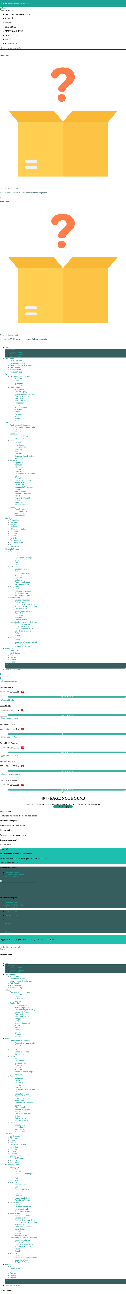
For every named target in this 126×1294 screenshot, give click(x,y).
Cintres (17, 589)
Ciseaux (18, 471)
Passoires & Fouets (22, 584)
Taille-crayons (20, 502)
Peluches (18, 449)
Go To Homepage (63, 807)
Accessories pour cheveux (20, 376)
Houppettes (19, 403)
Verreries (13, 637)
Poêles (17, 633)
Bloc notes (19, 467)
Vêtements (9, 648)
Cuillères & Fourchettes (24, 629)
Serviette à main (21, 620)
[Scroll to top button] (122, 1282)
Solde (8, 664)
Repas (12, 507)
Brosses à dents (21, 609)
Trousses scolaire (21, 505)
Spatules (18, 635)
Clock (17, 476)
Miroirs (17, 416)
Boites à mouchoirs (22, 600)
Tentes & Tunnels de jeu (24, 456)
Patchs (17, 412)
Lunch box (14, 533)
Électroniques (15, 520)
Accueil (8, 347)
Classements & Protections (25, 474)
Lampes (18, 489)
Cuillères (18, 578)
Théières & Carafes (22, 646)
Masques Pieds (15, 370)
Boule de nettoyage (22, 573)
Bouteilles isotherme (23, 624)
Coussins (13, 527)
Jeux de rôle (19, 445)
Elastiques (19, 383)
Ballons (18, 429)
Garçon (13, 657)
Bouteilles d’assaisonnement (26, 642)
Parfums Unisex (16, 356)
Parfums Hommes (17, 354)
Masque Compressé (22, 407)
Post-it (17, 496)
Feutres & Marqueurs (23, 482)
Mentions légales (11, 877)
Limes (17, 405)
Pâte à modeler (20, 491)
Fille (11, 655)
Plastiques (14, 567)
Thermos (13, 544)
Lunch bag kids (21, 511)
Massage (18, 409)
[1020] (3, 8)
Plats (16, 562)
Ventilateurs (14, 547)
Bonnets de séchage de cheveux (27, 604)
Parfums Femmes (16, 352)
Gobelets (18, 580)
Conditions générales (13, 872)
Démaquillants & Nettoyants (21, 365)
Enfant (7, 423)
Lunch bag (14, 531)
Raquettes (18, 454)
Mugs (17, 560)
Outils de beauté (16, 387)
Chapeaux (14, 522)
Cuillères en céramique (23, 558)
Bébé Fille (14, 651)
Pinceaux (18, 414)
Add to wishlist (124, 682)
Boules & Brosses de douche (26, 606)
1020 (56, 939)
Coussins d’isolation (22, 626)
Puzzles (18, 451)
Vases (17, 564)
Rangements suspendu (23, 595)
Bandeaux (19, 378)
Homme (13, 662)
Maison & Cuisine (12, 549)
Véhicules (19, 458)
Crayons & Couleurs (23, 480)
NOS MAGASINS (12, 670)
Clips (17, 381)
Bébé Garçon (15, 653)
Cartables (13, 434)
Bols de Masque (21, 389)
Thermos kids (20, 516)
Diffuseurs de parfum (18, 529)
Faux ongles (19, 398)
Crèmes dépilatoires (17, 363)
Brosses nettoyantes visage (25, 394)
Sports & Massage (17, 542)
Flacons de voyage (22, 401)
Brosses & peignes (22, 392)
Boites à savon (20, 602)
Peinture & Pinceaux (23, 494)
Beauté (7, 374)
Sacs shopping (15, 540)
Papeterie (13, 460)
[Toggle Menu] (3, 959)
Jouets (12, 440)
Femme (13, 660)
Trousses (18, 420)
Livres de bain (20, 447)
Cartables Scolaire (22, 436)
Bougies (18, 432)
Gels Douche (15, 367)
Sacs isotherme (20, 438)
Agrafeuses (19, 463)
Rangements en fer (22, 593)
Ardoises (18, 465)
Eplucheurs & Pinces (23, 631)
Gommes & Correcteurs (24, 487)
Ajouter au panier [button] (67, 697)
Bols (16, 553)
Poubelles (18, 618)
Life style (8, 518)
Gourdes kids (20, 509)
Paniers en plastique (22, 582)
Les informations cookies (14, 875)
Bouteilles (19, 575)
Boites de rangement (23, 591)
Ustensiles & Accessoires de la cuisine (24, 622)
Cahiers (18, 469)
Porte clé (13, 538)
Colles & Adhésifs (22, 478)
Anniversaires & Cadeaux (20, 425)
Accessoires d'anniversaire (25, 427)
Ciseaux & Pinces (22, 396)
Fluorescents (19, 485)
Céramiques (14, 551)
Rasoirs (18, 418)
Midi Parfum (10, 350)
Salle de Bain (15, 598)
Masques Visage (16, 372)
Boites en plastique (22, 569)
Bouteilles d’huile (21, 644)
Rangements (14, 587)
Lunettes (13, 536)
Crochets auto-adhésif (23, 611)
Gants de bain (20, 613)
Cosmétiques (10, 359)
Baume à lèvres (16, 361)
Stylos (17, 500)
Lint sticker (19, 615)
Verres (17, 640)
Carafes (18, 556)
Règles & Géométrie (23, 498)
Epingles (18, 385)
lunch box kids (20, 513)
